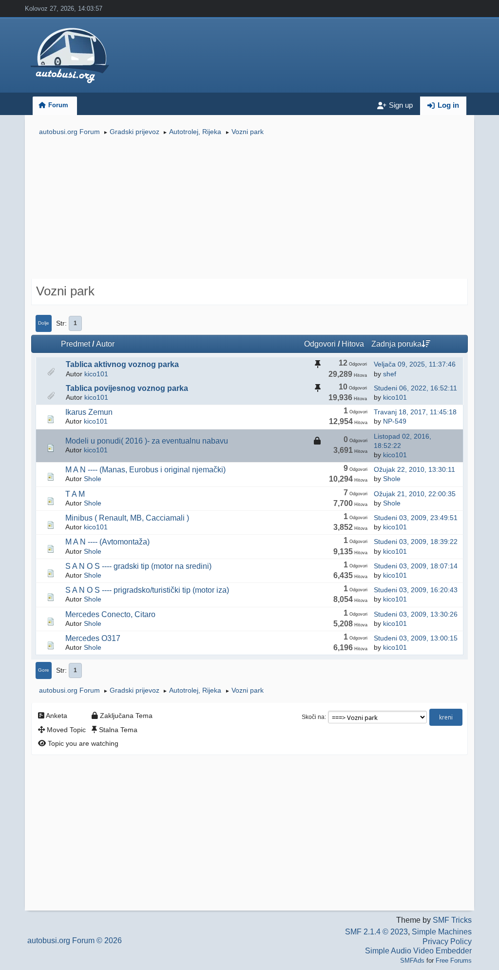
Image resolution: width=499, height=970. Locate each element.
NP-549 (394, 421)
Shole (92, 479)
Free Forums (454, 960)
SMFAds (412, 960)
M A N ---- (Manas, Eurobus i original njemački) (145, 470)
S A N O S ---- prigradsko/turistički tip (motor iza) (147, 590)
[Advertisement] (249, 208)
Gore (43, 670)
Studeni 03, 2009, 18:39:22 (416, 541)
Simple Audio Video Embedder (418, 951)
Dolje (43, 323)
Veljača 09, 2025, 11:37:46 (415, 364)
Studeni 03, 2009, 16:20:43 (416, 590)
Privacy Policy (447, 941)
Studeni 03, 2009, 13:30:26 (416, 614)
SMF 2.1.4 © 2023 (376, 932)
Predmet (75, 344)
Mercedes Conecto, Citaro (110, 614)
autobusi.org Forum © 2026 (74, 940)
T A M (75, 494)
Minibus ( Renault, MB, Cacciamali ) (127, 518)
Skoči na (313, 717)
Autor (105, 344)
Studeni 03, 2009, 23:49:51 (416, 518)
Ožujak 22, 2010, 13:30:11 (414, 469)
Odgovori (320, 344)
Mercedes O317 (92, 638)
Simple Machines (442, 932)
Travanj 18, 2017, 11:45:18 (415, 412)
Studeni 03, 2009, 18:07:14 (416, 566)
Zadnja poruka (396, 344)
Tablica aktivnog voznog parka (122, 364)
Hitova (353, 344)
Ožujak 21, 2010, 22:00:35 (415, 494)
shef (389, 374)
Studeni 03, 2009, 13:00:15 (416, 638)
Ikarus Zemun (89, 412)
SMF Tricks (452, 920)
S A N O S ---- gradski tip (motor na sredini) (138, 566)
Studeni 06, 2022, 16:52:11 (415, 388)
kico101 (96, 374)
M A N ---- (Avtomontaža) (107, 542)
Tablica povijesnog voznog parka (127, 388)
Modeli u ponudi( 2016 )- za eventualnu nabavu (146, 441)
